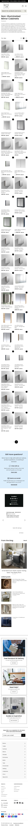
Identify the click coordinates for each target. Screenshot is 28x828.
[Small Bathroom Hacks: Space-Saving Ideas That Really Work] (14, 556)
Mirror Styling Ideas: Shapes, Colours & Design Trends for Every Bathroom (19, 580)
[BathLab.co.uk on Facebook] (17, 803)
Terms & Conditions (18, 823)
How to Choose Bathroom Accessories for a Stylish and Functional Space (18, 593)
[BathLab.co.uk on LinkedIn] (22, 803)
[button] (3, 520)
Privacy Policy (4, 825)
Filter (4, 38)
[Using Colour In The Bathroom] (6, 622)
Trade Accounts (17, 786)
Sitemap (17, 825)
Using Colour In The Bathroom (18, 617)
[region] (14, 520)
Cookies (11, 825)
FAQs (2, 792)
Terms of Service (4, 794)
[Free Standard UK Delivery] (14, 648)
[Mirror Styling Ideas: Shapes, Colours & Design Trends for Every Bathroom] (6, 584)
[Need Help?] (14, 677)
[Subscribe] (23, 735)
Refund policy (3, 796)
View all (25, 540)
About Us (2, 786)
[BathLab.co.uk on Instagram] (15, 803)
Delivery (2, 789)
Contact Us (14, 691)
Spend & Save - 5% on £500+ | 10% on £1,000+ (14, 1)
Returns (2, 791)
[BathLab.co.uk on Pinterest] (20, 803)
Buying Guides (16, 789)
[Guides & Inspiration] (14, 705)
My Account (16, 791)
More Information (14, 720)
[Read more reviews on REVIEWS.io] (14, 504)
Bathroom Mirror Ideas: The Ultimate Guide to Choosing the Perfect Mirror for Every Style (19, 606)
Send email (14, 484)
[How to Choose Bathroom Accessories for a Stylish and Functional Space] (6, 596)
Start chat (14, 472)
